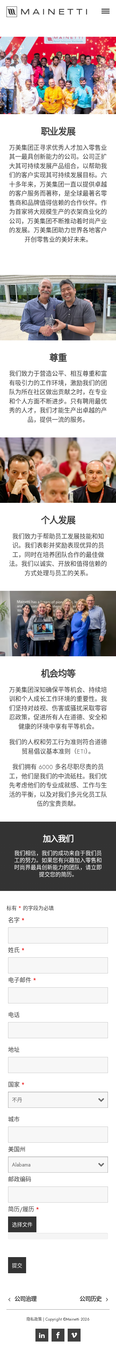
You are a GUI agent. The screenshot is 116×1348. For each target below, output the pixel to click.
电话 (14, 1015)
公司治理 (25, 1299)
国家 (16, 1084)
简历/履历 (23, 1209)
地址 (14, 1050)
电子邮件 (22, 980)
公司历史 (91, 1299)
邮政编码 (19, 1179)
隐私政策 (34, 1319)
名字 (16, 920)
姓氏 (16, 950)
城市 (14, 1119)
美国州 (16, 1149)
